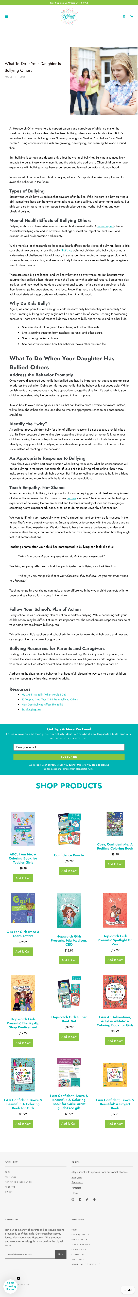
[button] (10, 1286)
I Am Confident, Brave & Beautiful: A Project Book (115, 1104)
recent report (105, 226)
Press (75, 1230)
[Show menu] (7, 17)
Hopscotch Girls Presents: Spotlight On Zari (115, 940)
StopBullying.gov (31, 709)
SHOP (8, 1172)
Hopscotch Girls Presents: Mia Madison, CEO (69, 940)
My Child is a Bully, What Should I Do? (44, 695)
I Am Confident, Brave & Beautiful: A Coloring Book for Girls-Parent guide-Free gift (69, 1102)
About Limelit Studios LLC (86, 1264)
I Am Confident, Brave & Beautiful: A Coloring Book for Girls (23, 1104)
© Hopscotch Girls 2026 (18, 1284)
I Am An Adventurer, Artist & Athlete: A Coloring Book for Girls (115, 1021)
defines (71, 498)
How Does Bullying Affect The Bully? (42, 705)
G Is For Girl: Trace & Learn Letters (23, 934)
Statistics (66, 250)
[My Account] (124, 16)
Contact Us (78, 1254)
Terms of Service (81, 1244)
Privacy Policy (80, 1249)
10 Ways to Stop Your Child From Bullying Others (50, 699)
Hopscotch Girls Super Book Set (69, 1019)
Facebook (77, 1182)
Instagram (77, 1177)
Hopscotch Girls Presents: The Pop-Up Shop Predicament (23, 1023)
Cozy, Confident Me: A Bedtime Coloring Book (115, 846)
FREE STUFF (10, 1177)
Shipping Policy (80, 1235)
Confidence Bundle (69, 855)
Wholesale (78, 1259)
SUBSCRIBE (69, 756)
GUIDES (9, 1192)
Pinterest (76, 1188)
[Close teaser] (18, 1278)
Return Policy (79, 1239)
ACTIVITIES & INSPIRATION (18, 1182)
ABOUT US (10, 1187)
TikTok (75, 1193)
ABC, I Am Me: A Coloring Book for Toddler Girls (23, 858)
